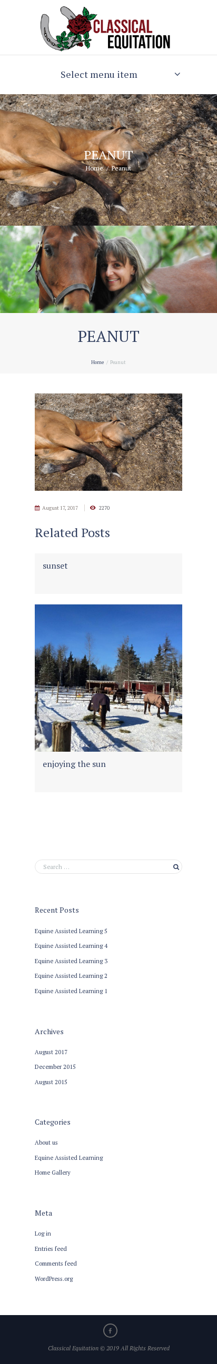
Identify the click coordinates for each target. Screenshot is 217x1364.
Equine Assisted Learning (69, 1157)
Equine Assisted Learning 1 (71, 991)
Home (94, 168)
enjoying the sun (74, 764)
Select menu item (99, 74)
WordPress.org (54, 1278)
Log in (43, 1233)
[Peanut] (108, 442)
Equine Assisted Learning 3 (71, 961)
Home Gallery (53, 1172)
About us (46, 1142)
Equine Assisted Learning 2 (71, 975)
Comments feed (56, 1263)
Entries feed (51, 1248)
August (51, 1052)
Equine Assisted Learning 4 (71, 945)
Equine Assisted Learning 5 (71, 931)
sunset (55, 565)
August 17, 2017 (60, 507)
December (55, 1066)
